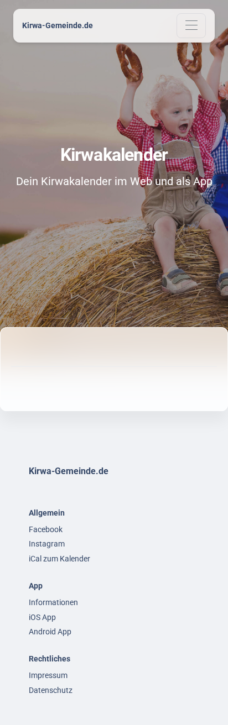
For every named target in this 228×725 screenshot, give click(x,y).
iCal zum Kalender (59, 558)
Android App (50, 631)
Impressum (48, 675)
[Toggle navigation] (191, 25)
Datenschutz (50, 690)
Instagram (47, 543)
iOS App (42, 617)
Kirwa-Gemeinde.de (57, 25)
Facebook (46, 529)
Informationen (53, 602)
